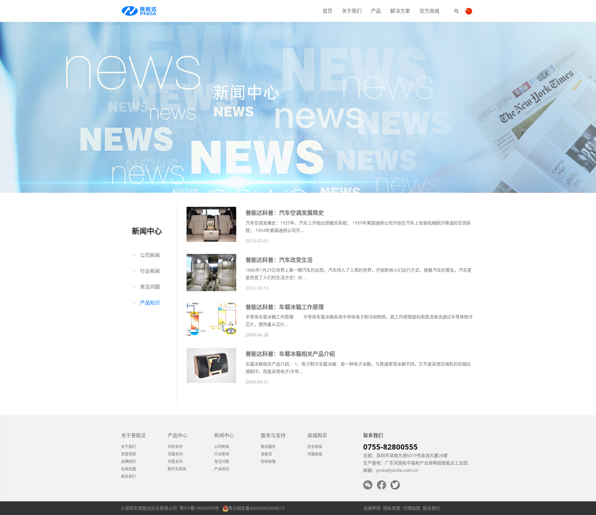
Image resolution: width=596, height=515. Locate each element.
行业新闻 (150, 271)
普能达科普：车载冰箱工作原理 (285, 307)
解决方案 (400, 10)
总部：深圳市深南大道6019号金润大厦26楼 (405, 455)
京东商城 (314, 446)
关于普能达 (133, 435)
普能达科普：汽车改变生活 (279, 260)
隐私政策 (391, 508)
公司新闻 (150, 255)
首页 (327, 10)
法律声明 (372, 508)
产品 (376, 10)
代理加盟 (411, 508)
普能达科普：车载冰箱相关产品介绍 (290, 353)
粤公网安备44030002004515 (256, 508)
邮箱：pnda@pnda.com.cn (390, 470)
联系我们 (128, 476)
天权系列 (175, 446)
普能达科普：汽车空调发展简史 (285, 212)
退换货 (266, 454)
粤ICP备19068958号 (199, 508)
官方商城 (429, 10)
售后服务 (268, 446)
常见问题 (150, 286)
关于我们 (352, 10)
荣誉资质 (128, 454)
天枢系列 (175, 461)
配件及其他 (177, 469)
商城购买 (317, 435)
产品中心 (177, 435)
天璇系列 (175, 454)
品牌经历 (128, 461)
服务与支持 (273, 435)
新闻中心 (224, 435)
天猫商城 (314, 454)
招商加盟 (128, 469)
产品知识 (150, 302)
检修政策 (268, 461)
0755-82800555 (390, 447)
